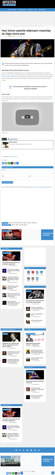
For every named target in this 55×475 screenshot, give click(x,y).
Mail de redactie (13, 156)
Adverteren (26, 12)
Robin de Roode (36, 346)
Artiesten (33, 12)
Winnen (20, 12)
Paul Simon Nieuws (23, 224)
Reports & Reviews (12, 9)
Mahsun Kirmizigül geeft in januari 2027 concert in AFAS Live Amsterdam (13, 295)
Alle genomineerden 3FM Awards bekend (9, 464)
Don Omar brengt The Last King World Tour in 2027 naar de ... (10, 238)
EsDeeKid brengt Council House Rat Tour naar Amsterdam (12, 287)
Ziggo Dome (34, 222)
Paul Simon (10, 222)
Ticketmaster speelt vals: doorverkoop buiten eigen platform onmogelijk (13, 361)
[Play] (27, 116)
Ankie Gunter (11, 36)
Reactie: (3, 169)
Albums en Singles (30, 334)
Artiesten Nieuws (6, 235)
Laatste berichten (13, 139)
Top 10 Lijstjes (41, 9)
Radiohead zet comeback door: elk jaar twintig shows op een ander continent (10, 345)
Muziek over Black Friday (36, 320)
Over (5, 139)
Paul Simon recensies (17, 222)
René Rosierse (36, 354)
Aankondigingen (6, 231)
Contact (33, 471)
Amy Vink (4, 462)
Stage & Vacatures (12, 12)
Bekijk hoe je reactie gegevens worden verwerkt (40, 187)
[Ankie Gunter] (5, 147)
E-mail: (29, 176)
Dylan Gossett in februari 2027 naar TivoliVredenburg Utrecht (13, 271)
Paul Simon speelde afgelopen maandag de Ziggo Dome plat (32, 25)
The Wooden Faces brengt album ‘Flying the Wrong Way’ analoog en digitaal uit (37, 351)
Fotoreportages (22, 9)
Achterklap (30, 9)
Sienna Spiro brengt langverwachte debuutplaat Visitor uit (37, 389)
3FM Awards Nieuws (5, 457)
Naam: (3, 176)
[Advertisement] (27, 206)
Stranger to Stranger (10, 74)
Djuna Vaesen (35, 303)
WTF (35, 9)
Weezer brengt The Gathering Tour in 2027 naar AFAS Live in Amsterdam (13, 303)
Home (12, 25)
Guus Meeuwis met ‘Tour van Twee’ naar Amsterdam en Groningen (13, 353)
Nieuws (17, 224)
